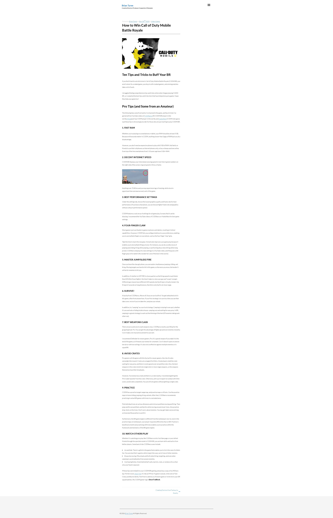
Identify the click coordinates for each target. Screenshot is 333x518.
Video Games (155, 21)
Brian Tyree (127, 5)
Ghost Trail (138, 474)
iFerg (129, 119)
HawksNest (162, 119)
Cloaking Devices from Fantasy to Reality (167, 491)
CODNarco (148, 116)
